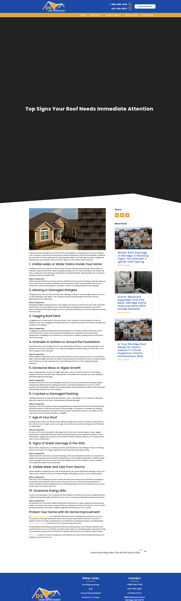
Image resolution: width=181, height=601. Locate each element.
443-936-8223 (119, 8)
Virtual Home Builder (91, 593)
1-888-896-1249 (118, 4)
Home (83, 15)
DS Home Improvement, (40, 516)
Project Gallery (112, 15)
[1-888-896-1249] (130, 4)
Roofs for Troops (90, 597)
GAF (91, 589)
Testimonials (131, 15)
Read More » (124, 265)
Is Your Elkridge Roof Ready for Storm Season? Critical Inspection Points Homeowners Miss (132, 350)
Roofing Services (90, 584)
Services (94, 15)
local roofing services (37, 523)
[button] (117, 215)
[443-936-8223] (130, 8)
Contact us (33, 535)
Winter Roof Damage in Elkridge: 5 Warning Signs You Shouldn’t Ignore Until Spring (133, 257)
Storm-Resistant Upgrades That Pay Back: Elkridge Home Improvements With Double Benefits (132, 303)
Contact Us (147, 15)
